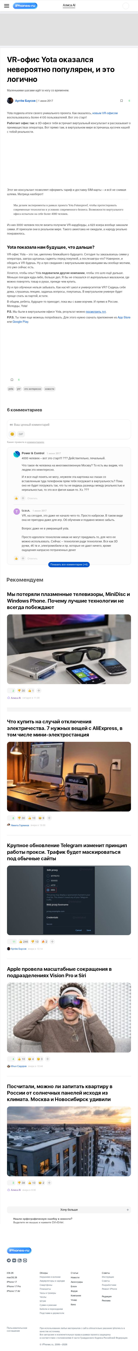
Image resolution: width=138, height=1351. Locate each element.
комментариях (35, 442)
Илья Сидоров (19, 1066)
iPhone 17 (12, 1281)
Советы (106, 1272)
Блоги (74, 1286)
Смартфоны (46, 1284)
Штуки (43, 1300)
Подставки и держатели (52, 1312)
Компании (76, 1295)
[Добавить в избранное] (121, 100)
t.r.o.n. (26, 510)
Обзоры (44, 1272)
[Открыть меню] (6, 6)
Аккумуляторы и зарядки (52, 1280)
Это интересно (32, 388)
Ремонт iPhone (109, 1288)
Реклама (106, 1300)
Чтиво (74, 1299)
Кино (73, 1304)
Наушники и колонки (50, 1276)
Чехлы (43, 1296)
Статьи (74, 1272)
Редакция (107, 1296)
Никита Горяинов (20, 825)
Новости (49, 388)
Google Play (20, 321)
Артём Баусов (18, 948)
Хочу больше (69, 1209)
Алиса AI (16, 698)
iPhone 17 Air (13, 1290)
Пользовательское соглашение (17, 1329)
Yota (10, 388)
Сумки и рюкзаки (48, 1304)
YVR (18, 388)
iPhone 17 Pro (14, 1286)
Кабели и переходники (51, 1308)
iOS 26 (10, 1272)
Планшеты (45, 1288)
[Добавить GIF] (21, 434)
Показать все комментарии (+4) (69, 564)
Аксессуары (77, 1281)
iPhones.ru (47, 1344)
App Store (124, 317)
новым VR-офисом (105, 113)
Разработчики (109, 1284)
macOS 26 (12, 1277)
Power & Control (33, 453)
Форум (74, 1290)
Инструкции (108, 1276)
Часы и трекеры (48, 1292)
